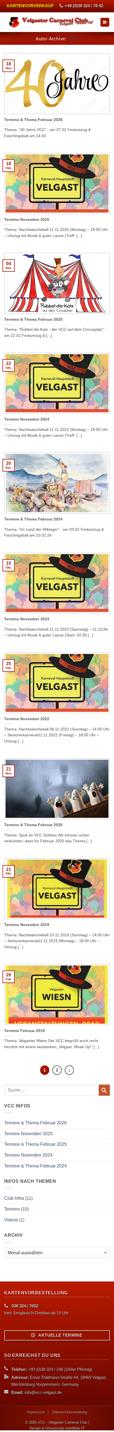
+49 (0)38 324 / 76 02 (84, 6)
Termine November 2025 (26, 220)
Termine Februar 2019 (24, 1031)
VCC (73, 38)
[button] (104, 22)
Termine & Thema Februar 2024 (33, 519)
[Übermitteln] (104, 1090)
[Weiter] (69, 1070)
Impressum (36, 1412)
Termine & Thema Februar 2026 (33, 120)
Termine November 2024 (26, 419)
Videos (11, 1220)
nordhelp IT (76, 1428)
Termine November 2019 (26, 925)
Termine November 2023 (26, 619)
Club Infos (14, 1198)
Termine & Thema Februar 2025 (33, 319)
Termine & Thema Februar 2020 (33, 825)
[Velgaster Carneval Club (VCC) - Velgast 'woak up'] (52, 22)
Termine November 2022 (26, 719)
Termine (12, 1209)
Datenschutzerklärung (69, 1412)
